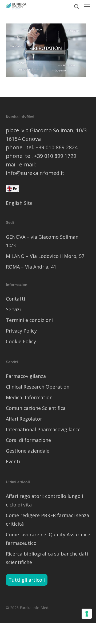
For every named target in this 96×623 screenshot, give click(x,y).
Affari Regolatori (24, 419)
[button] (87, 6)
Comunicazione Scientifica (36, 408)
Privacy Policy (21, 331)
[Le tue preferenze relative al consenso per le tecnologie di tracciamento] (87, 614)
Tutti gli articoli (27, 580)
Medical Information (29, 397)
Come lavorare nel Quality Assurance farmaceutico (48, 538)
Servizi (13, 309)
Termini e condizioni (29, 320)
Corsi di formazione (28, 440)
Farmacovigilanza (26, 376)
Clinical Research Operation (37, 387)
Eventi (13, 461)
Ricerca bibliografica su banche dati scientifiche (47, 557)
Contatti (15, 298)
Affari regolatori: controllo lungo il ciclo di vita (45, 500)
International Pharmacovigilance (43, 429)
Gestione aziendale (27, 451)
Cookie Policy (21, 341)
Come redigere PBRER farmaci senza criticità (47, 519)
